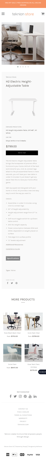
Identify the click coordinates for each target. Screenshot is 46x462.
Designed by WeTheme (35, 446)
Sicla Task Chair (34, 333)
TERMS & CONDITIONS (23, 415)
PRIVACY (23, 421)
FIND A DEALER (23, 412)
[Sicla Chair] (12, 353)
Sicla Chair (12, 364)
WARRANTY (23, 418)
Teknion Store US (9, 446)
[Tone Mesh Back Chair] (12, 322)
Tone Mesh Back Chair (12, 333)
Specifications (13, 258)
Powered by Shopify (21, 446)
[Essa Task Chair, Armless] (34, 353)
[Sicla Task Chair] (34, 322)
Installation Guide (13, 249)
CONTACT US (23, 409)
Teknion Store (11, 77)
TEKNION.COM (23, 425)
